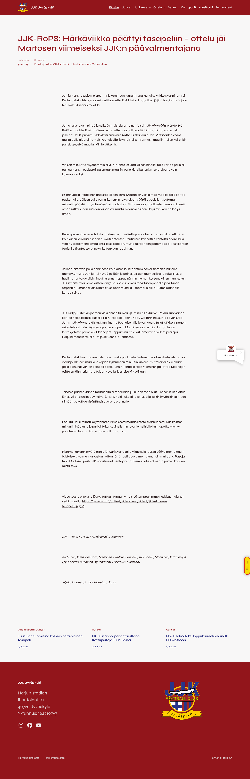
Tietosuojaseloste (28, 758)
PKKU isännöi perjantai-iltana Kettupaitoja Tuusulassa (115, 638)
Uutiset (74, 64)
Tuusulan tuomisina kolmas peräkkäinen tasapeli (50, 638)
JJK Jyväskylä (42, 7)
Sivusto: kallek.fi (222, 758)
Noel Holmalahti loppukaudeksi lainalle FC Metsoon (197, 638)
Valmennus (85, 64)
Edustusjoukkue (43, 64)
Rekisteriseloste (55, 758)
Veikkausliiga (99, 64)
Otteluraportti (61, 64)
